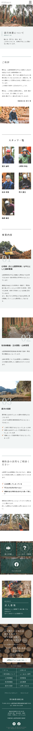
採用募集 (23, 678)
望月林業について (9, 674)
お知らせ (23, 670)
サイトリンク (25, 693)
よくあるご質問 (25, 674)
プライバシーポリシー (11, 693)
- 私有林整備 (8, 682)
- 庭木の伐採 (8, 686)
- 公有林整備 (8, 678)
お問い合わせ (24, 686)
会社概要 (23, 682)
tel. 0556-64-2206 (16, 649)
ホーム (6, 670)
